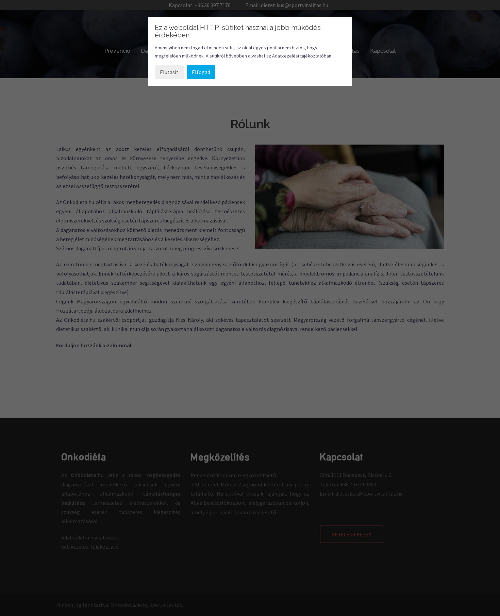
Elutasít (169, 72)
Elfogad (201, 72)
